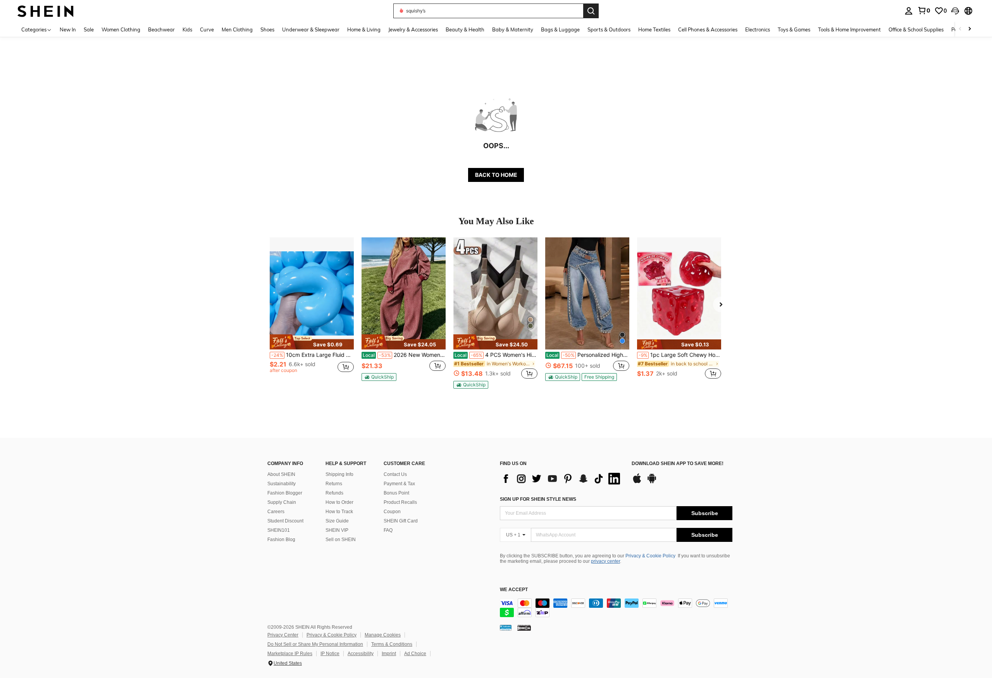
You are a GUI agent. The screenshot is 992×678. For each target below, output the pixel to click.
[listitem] (312, 312)
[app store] (637, 482)
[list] (562, 478)
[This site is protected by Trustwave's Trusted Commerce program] (506, 627)
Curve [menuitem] (207, 29)
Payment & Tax (399, 483)
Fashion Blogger (284, 493)
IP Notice (329, 653)
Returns (334, 483)
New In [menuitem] (68, 29)
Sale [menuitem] (89, 29)
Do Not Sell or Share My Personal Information (315, 644)
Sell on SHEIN (341, 539)
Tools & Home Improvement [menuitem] (849, 29)
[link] (923, 10)
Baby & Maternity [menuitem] (512, 29)
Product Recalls (400, 502)
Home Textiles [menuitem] (654, 29)
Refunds (334, 493)
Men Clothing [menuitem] (237, 29)
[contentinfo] (616, 607)
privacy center (605, 561)
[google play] (651, 482)
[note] (312, 341)
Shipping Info (339, 474)
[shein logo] (45, 11)
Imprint (389, 653)
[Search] (591, 10)
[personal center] (908, 11)
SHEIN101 (278, 530)
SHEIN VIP (337, 530)
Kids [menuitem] (187, 29)
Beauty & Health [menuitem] (465, 29)
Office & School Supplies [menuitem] (916, 29)
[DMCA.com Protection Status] (524, 627)
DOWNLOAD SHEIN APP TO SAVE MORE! (677, 463)
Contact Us (395, 474)
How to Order (339, 502)
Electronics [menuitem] (757, 29)
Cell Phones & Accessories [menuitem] (707, 29)
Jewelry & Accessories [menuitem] (413, 29)
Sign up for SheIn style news (538, 499)
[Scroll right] (969, 29)
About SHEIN (281, 474)
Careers (275, 511)
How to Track (339, 511)
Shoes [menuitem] (267, 29)
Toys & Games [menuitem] (794, 29)
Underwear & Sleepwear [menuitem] (310, 29)
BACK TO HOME (496, 174)
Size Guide (337, 521)
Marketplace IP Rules (289, 653)
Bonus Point (396, 493)
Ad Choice (415, 653)
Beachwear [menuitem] (161, 29)
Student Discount (285, 521)
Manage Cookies (383, 635)
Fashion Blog (281, 539)
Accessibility (361, 653)
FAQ (388, 530)
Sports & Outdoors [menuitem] (608, 29)
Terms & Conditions (391, 644)
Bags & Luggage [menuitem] (560, 29)
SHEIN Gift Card (401, 521)
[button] (955, 11)
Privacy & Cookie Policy (650, 556)
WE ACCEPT (514, 589)
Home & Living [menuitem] (364, 29)
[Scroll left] (960, 29)
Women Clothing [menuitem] (121, 29)
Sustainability (281, 483)
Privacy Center (282, 635)
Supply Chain (281, 502)
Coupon (392, 511)
